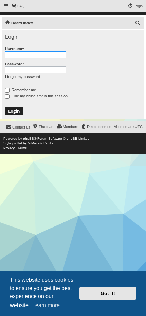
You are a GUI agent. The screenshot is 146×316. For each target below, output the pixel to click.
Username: (14, 49)
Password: (14, 64)
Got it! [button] (108, 293)
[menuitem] (18, 6)
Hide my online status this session (39, 96)
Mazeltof (37, 143)
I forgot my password (22, 77)
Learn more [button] (46, 305)
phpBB (28, 138)
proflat (17, 143)
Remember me (23, 90)
